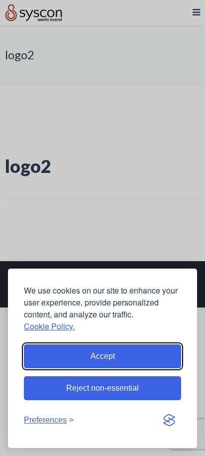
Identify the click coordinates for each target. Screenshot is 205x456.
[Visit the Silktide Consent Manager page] (169, 420)
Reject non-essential (102, 388)
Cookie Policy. (49, 326)
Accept (103, 356)
